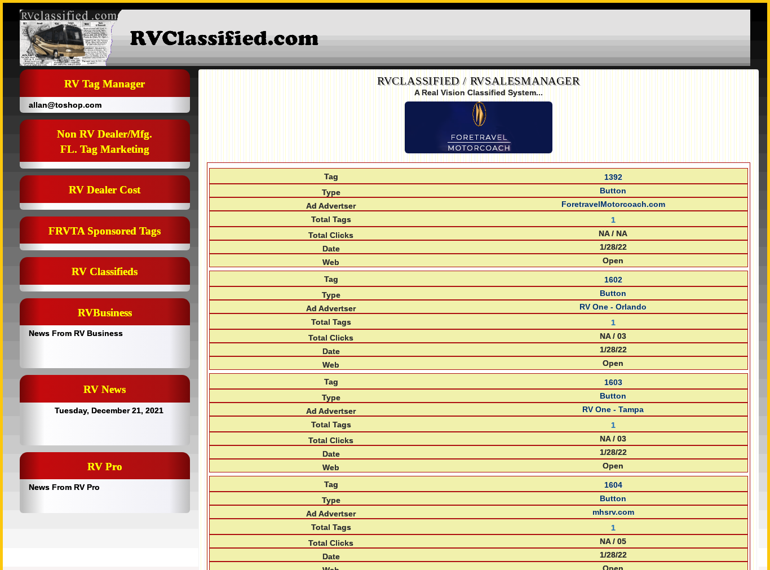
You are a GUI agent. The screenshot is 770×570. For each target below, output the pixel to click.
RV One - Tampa (613, 409)
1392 (613, 177)
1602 (613, 279)
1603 (613, 382)
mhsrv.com (613, 511)
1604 (613, 484)
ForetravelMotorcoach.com (613, 204)
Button (613, 190)
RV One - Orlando (613, 306)
